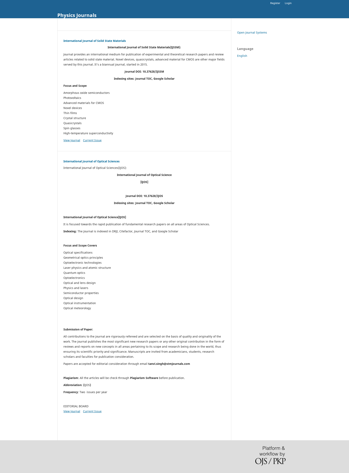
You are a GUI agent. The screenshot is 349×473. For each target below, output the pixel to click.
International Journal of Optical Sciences (91, 161)
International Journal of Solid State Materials (94, 41)
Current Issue (92, 140)
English (242, 56)
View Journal (71, 140)
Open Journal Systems (252, 32)
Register (275, 3)
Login (288, 3)
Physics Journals (77, 15)
